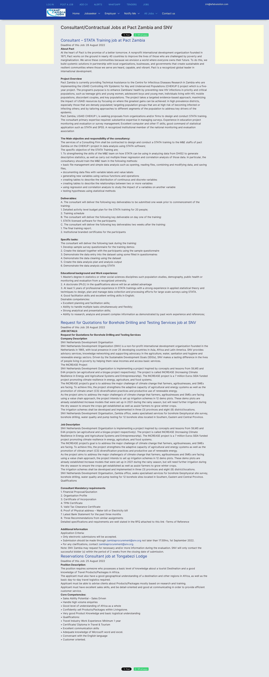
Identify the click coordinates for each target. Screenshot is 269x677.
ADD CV (84, 4)
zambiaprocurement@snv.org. (116, 544)
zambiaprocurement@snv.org (124, 540)
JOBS (146, 4)
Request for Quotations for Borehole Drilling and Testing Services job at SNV (128, 322)
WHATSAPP (114, 4)
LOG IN (50, 4)
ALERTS (98, 4)
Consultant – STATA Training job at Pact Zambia (103, 40)
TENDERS (132, 4)
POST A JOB (66, 4)
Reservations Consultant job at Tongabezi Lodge (104, 556)
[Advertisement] (29, 44)
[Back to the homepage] (56, 13)
